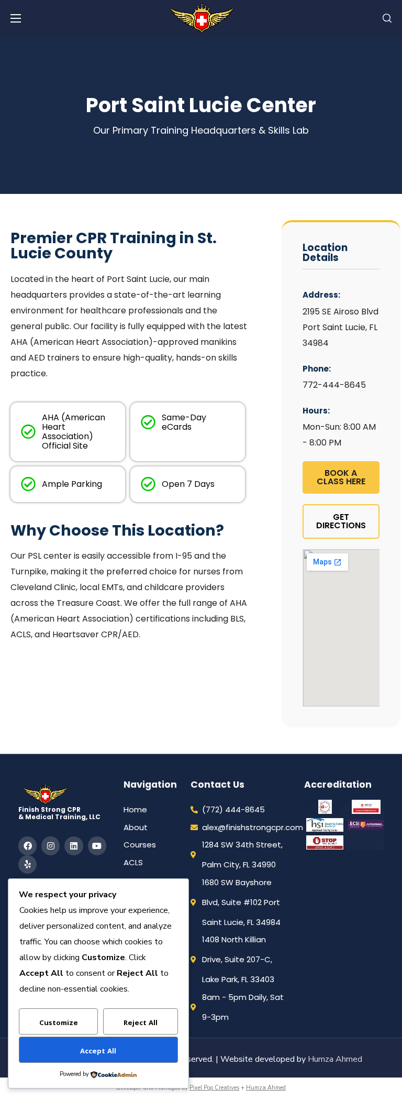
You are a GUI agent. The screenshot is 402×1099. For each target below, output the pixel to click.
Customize (58, 1023)
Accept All (98, 1052)
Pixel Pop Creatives (214, 1088)
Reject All (141, 1023)
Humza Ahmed (335, 1059)
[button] (387, 18)
